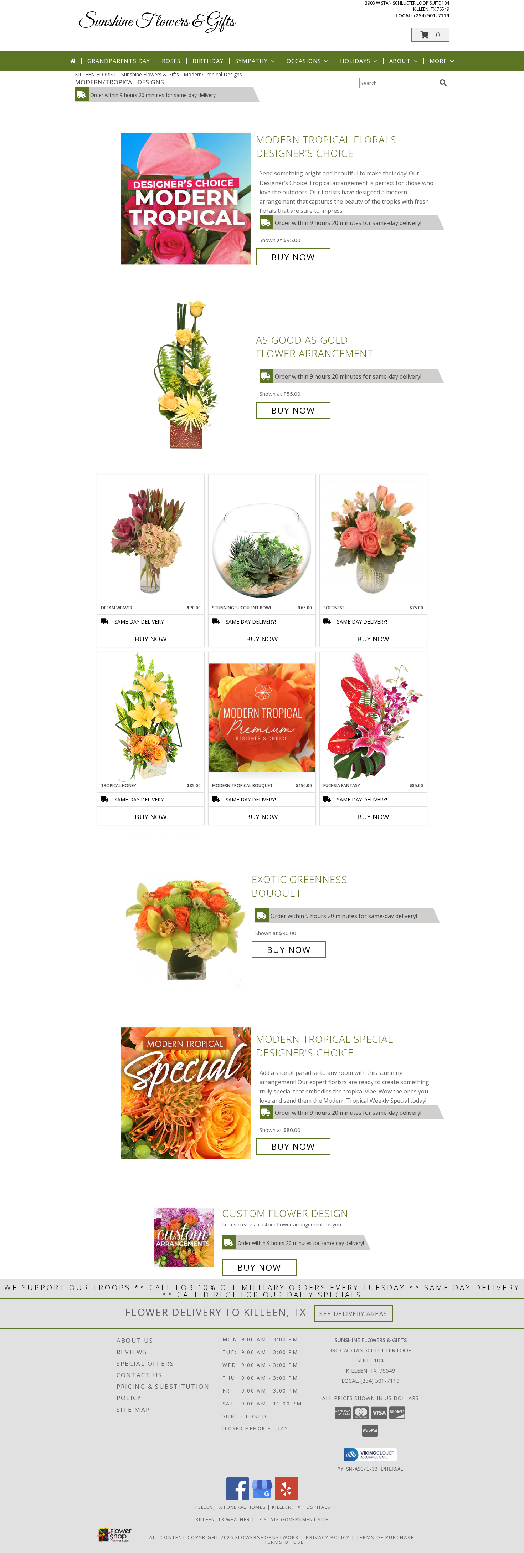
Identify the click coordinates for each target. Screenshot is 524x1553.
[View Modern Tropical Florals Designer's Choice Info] (186, 198)
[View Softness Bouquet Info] (373, 540)
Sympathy (251, 61)
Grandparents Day (118, 61)
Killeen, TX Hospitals (301, 1507)
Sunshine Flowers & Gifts (156, 22)
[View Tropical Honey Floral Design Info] (150, 717)
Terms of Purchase (385, 1537)
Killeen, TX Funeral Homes (230, 1507)
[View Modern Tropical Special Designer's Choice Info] (186, 1093)
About (400, 61)
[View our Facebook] (237, 1498)
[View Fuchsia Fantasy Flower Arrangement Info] (373, 717)
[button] (430, 35)
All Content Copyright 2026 (191, 1537)
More (438, 61)
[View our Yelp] (286, 1498)
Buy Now (293, 257)
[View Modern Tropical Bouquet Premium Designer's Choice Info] (262, 717)
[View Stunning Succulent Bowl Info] (262, 539)
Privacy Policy (328, 1537)
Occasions (304, 61)
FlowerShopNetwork (267, 1537)
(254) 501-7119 (431, 15)
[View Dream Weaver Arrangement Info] (150, 540)
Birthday (207, 61)
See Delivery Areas (353, 1313)
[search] (443, 83)
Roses (171, 61)
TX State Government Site (292, 1519)
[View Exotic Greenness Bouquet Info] (186, 914)
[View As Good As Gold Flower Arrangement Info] (186, 375)
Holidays (355, 61)
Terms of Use (284, 1542)
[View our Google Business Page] (262, 1498)
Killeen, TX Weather (223, 1519)
